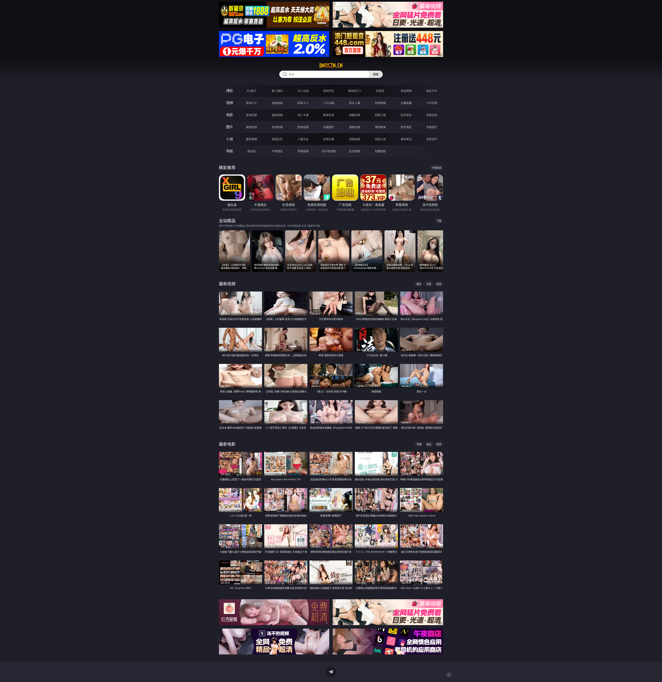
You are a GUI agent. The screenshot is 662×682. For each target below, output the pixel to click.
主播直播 (406, 103)
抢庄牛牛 (431, 91)
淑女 (429, 444)
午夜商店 (277, 151)
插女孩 (251, 151)
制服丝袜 (354, 115)
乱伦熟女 (406, 115)
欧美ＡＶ (303, 103)
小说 (229, 139)
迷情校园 (354, 139)
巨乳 (429, 283)
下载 (439, 220)
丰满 (419, 444)
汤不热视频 (329, 151)
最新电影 (227, 444)
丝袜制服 (380, 103)
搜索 (376, 74)
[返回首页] (449, 674)
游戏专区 (328, 91)
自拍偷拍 (277, 103)
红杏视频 (354, 151)
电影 (229, 115)
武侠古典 (328, 139)
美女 (419, 283)
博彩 (229, 90)
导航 (229, 151)
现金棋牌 (406, 91)
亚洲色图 (277, 127)
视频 (229, 103)
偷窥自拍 (251, 127)
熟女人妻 (354, 103)
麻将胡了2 (354, 91)
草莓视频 (303, 151)
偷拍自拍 (277, 115)
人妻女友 (303, 139)
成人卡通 (303, 115)
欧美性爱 (328, 115)
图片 (229, 127)
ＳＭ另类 (431, 103)
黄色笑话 (406, 139)
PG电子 (251, 91)
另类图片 (431, 127)
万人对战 (303, 91)
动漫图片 (328, 127)
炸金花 (380, 91)
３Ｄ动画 (328, 103)
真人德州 (277, 91)
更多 (439, 283)
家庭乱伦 (277, 139)
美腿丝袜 (354, 127)
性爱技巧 (431, 139)
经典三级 (380, 115)
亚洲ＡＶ (251, 103)
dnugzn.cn (331, 65)
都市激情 (251, 139)
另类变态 (431, 115)
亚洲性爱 (251, 115)
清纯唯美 (380, 127)
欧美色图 (303, 127)
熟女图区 (406, 127)
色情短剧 (380, 151)
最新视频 (227, 284)
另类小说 (380, 139)
